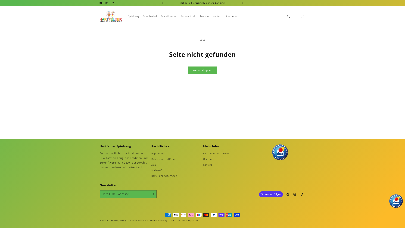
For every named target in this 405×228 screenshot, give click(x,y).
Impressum (157, 153)
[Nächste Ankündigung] (242, 3)
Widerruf (156, 170)
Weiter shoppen (202, 70)
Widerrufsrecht (137, 220)
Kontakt (207, 164)
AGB (153, 164)
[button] (288, 16)
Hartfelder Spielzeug (116, 220)
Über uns (208, 159)
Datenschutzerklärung (164, 159)
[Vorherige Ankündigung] (162, 3)
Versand (181, 220)
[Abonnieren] (153, 194)
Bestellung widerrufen (164, 175)
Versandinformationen (216, 153)
